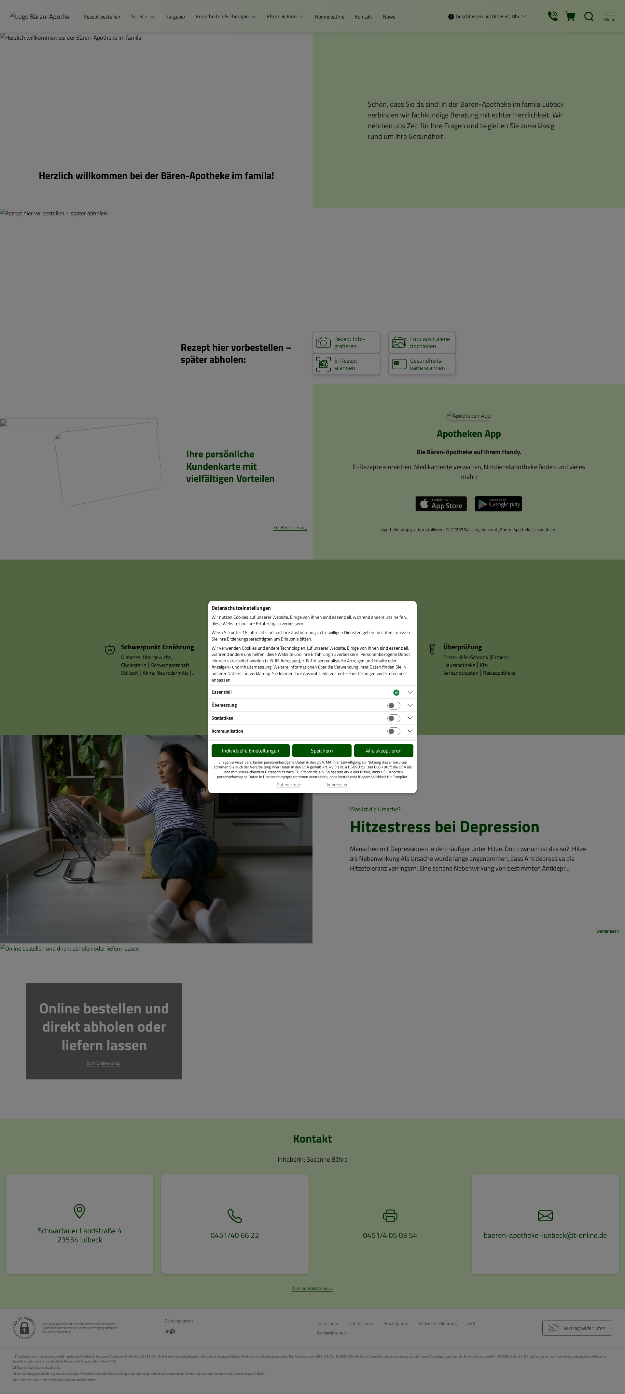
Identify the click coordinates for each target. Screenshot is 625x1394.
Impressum (338, 785)
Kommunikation (227, 730)
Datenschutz (289, 785)
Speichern (322, 750)
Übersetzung (224, 704)
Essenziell (222, 691)
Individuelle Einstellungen (250, 750)
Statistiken (222, 717)
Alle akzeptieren (384, 750)
